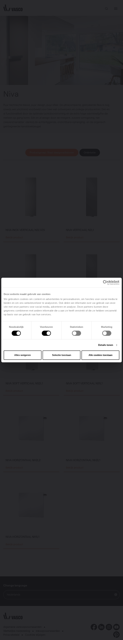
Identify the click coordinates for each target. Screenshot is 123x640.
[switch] (46, 333)
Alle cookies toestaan (100, 355)
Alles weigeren (22, 355)
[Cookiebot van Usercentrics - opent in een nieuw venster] (105, 282)
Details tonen (105, 345)
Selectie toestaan (61, 355)
